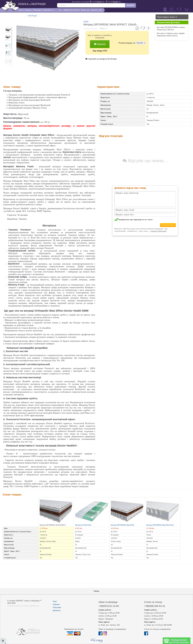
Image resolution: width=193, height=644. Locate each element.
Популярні (57, 607)
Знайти (130, 5)
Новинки (56, 604)
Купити (101, 44)
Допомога (57, 610)
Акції (55, 601)
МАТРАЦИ (32, 16)
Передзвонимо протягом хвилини (179, 641)
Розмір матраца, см (127, 43)
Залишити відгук (167, 225)
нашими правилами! (159, 231)
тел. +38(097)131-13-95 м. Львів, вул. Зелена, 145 (80, 10)
